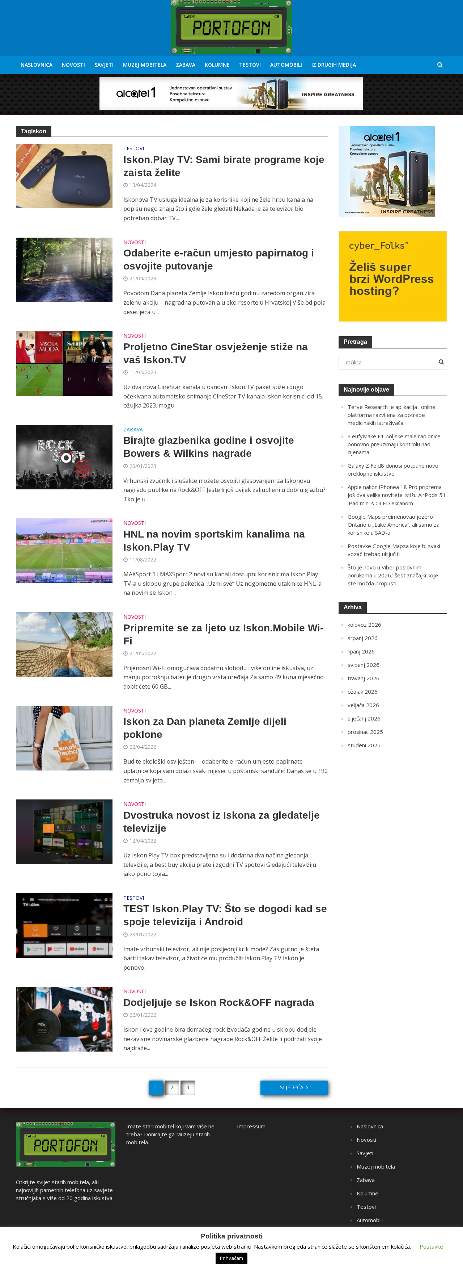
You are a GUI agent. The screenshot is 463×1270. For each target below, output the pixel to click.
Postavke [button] (431, 1246)
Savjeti (104, 64)
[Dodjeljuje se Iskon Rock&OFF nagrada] (64, 1019)
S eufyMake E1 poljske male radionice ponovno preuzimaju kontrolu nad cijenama (394, 444)
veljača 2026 (363, 705)
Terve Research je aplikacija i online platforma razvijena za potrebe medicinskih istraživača (392, 414)
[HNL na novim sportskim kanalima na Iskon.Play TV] (64, 550)
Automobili (286, 64)
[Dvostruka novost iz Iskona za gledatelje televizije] (64, 831)
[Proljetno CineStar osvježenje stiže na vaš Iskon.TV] (64, 363)
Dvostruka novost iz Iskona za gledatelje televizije (221, 822)
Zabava (185, 64)
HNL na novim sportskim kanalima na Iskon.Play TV (214, 541)
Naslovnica (36, 64)
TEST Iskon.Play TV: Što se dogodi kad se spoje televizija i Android (225, 915)
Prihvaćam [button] (231, 1258)
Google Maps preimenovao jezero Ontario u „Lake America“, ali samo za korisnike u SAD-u (393, 524)
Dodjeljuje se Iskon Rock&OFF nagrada (218, 1002)
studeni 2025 (364, 745)
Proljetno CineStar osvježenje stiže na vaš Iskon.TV (215, 353)
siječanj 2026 (364, 718)
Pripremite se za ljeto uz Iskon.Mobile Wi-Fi (223, 634)
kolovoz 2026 (364, 624)
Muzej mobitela (144, 64)
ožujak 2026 (363, 691)
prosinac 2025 (365, 731)
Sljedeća (291, 1087)
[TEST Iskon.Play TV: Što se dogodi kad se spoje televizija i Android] (64, 925)
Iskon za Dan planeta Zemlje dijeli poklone (204, 728)
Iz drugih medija (333, 64)
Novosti (73, 64)
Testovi (250, 64)
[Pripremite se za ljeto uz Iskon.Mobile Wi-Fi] (64, 644)
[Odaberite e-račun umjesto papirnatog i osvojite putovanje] (64, 269)
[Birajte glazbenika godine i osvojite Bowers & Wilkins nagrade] (64, 456)
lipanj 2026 (361, 651)
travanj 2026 (363, 678)
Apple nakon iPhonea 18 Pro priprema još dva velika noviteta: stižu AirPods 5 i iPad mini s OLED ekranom (396, 494)
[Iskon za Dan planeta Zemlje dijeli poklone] (64, 737)
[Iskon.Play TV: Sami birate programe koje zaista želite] (64, 175)
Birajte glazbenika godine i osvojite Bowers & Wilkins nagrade (208, 447)
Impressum (251, 1126)
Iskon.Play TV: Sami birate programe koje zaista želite (223, 166)
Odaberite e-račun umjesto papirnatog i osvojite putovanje (218, 259)
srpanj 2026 (363, 638)
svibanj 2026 (363, 664)
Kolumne (217, 64)
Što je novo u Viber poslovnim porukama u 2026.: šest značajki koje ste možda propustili (393, 575)
